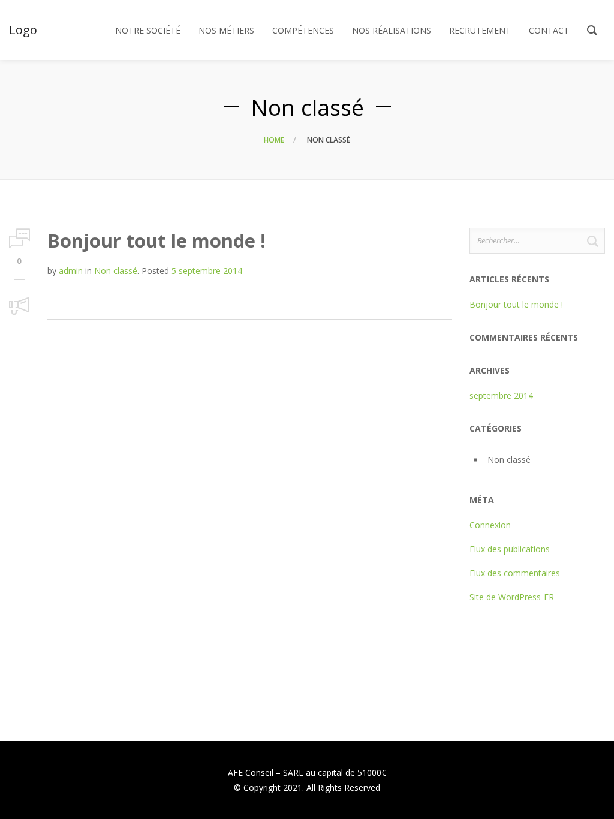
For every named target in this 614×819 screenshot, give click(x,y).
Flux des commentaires (514, 573)
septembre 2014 (501, 395)
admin (71, 270)
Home (274, 140)
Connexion (490, 525)
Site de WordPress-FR (511, 597)
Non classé (115, 270)
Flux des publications (509, 549)
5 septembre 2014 (206, 270)
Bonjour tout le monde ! (156, 240)
